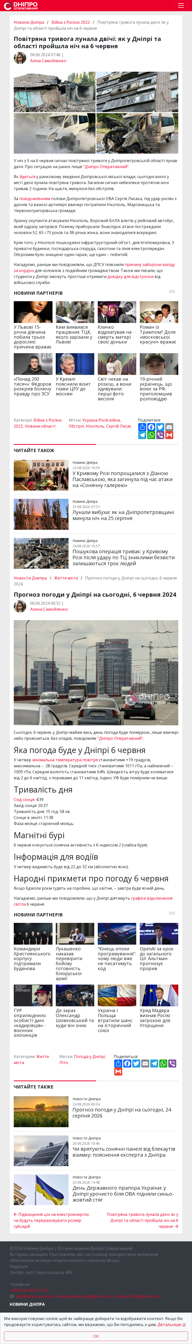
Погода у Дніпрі (89, 1056)
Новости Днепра (31, 578)
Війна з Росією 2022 (71, 22)
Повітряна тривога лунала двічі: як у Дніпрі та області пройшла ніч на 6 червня (142, 1220)
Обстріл (76, 426)
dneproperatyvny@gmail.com (83, 1296)
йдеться (28, 176)
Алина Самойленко (49, 609)
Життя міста (66, 578)
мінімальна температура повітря (65, 760)
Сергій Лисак (119, 426)
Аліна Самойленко (48, 60)
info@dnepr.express (35, 1296)
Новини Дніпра (29, 22)
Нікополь (95, 426)
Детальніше (169, 1324)
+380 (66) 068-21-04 (28, 1290)
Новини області (40, 426)
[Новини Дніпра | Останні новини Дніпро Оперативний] (21, 5)
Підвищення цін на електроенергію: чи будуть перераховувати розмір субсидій (52, 1220)
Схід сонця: (24, 799)
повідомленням (35, 198)
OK (96, 1336)
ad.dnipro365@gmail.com (137, 1296)
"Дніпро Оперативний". (106, 166)
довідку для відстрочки (131, 276)
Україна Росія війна (101, 420)
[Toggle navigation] (181, 5)
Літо (63, 1062)
